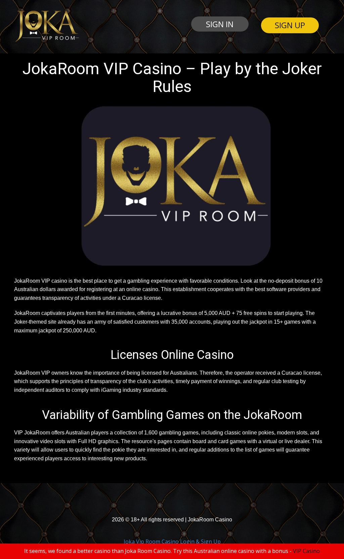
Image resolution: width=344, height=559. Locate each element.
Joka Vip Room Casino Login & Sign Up (172, 541)
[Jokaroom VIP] (46, 26)
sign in (219, 24)
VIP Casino (306, 551)
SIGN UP (290, 25)
